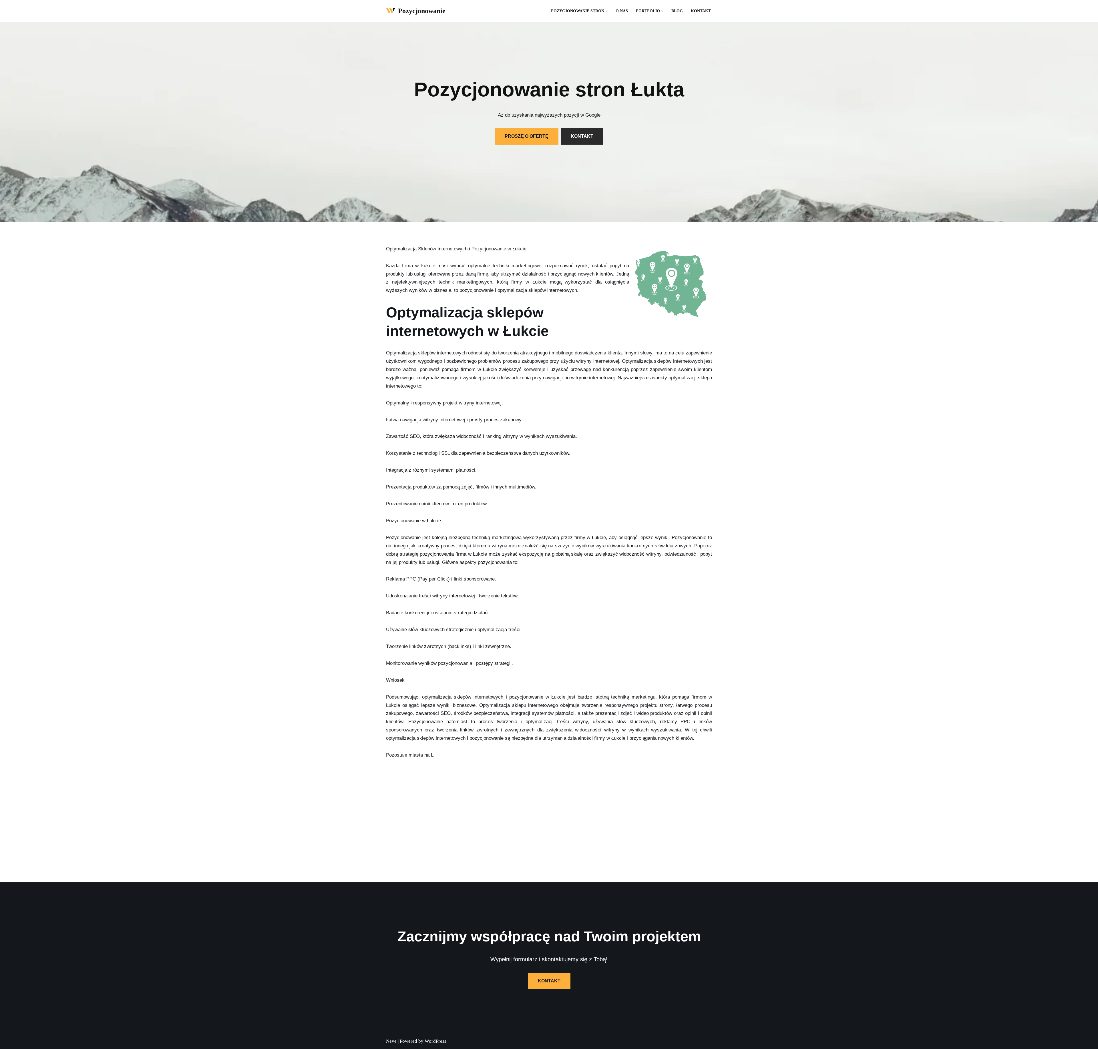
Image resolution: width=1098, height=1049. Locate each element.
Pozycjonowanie (489, 249)
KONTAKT (582, 136)
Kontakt (701, 11)
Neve (391, 1041)
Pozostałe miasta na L (409, 755)
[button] (607, 11)
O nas (622, 11)
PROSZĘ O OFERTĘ (526, 136)
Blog (677, 11)
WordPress (435, 1041)
